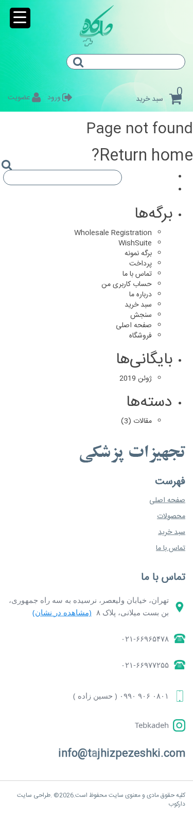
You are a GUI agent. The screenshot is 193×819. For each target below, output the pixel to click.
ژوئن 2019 (135, 378)
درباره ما (140, 295)
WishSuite (135, 243)
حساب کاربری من (126, 284)
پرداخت (140, 264)
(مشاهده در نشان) (62, 612)
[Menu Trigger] (20, 18)
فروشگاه (140, 336)
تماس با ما (137, 274)
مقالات (142, 421)
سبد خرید (138, 305)
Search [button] (82, 71)
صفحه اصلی (134, 325)
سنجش (141, 315)
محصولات (171, 516)
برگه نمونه (138, 253)
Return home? (142, 156)
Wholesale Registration (113, 233)
